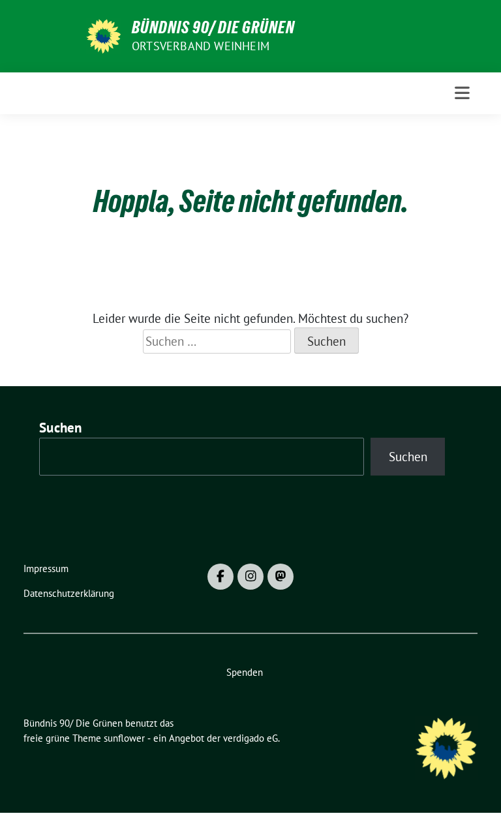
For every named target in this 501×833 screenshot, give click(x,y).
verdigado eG (250, 738)
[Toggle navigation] (462, 93)
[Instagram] (250, 577)
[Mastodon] (280, 577)
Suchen (60, 427)
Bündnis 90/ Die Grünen (213, 27)
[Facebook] (220, 577)
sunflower (124, 738)
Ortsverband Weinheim (200, 45)
